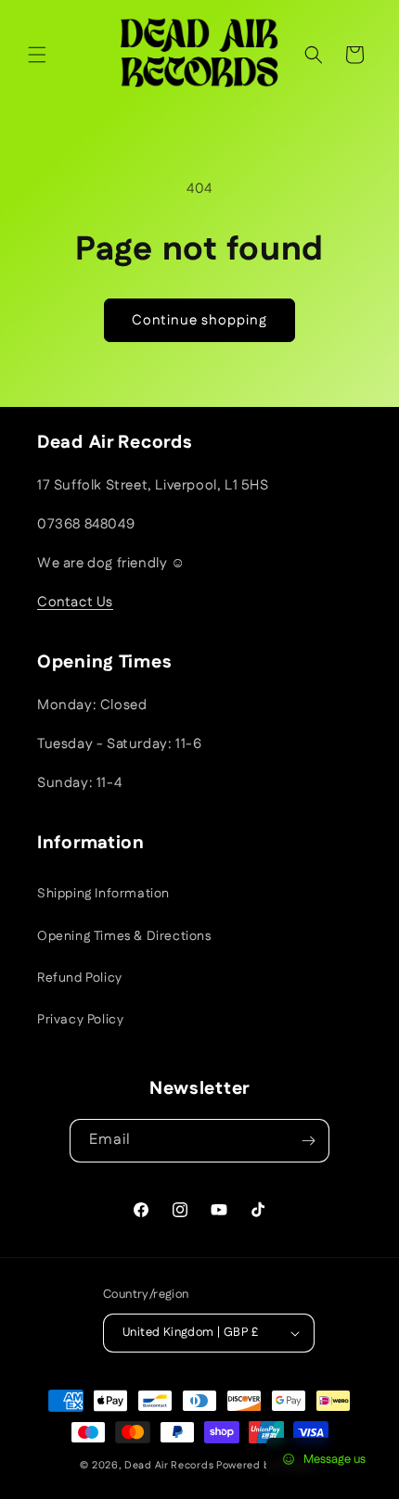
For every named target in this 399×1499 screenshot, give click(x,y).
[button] (37, 54)
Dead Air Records (168, 1465)
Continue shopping (199, 320)
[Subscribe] (308, 1140)
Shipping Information (103, 893)
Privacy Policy (80, 1019)
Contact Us (75, 602)
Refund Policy (79, 978)
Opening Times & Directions (124, 936)
